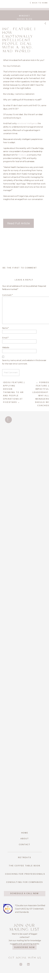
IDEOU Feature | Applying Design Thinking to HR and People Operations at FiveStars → (14, 392)
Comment (7, 295)
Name (5, 328)
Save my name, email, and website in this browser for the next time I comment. (24, 362)
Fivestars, (22, 155)
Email (5, 338)
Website (5, 347)
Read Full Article (18, 223)
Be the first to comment (20, 268)
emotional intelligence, (27, 123)
